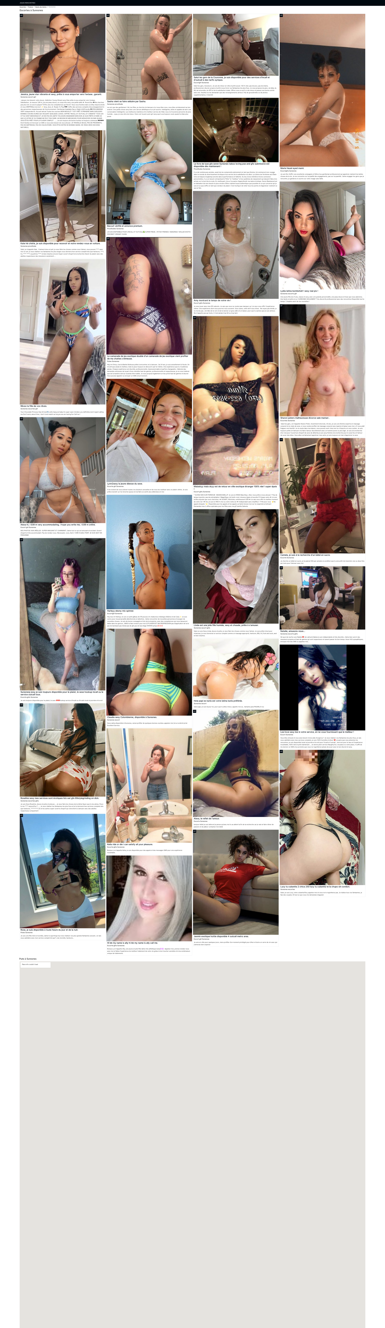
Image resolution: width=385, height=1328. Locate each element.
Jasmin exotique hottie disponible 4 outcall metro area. (221, 936)
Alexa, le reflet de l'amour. (207, 818)
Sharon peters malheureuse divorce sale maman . (305, 418)
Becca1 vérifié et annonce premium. (125, 226)
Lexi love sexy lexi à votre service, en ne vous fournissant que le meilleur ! (317, 732)
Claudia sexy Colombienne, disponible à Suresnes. (132, 717)
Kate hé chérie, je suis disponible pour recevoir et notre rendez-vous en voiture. (60, 243)
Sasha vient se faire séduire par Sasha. (126, 101)
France (30, 7)
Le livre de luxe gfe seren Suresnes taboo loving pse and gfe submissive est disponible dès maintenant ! (231, 165)
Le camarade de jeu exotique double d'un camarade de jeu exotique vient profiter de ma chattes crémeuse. (147, 357)
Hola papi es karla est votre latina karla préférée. (218, 701)
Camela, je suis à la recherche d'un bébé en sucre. (305, 555)
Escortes (23, 7)
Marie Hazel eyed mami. (292, 168)
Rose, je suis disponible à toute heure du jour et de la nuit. (49, 930)
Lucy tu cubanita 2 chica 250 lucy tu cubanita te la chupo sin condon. (315, 886)
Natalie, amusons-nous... (292, 631)
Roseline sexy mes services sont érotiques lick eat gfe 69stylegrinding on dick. (60, 798)
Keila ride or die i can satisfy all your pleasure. (130, 844)
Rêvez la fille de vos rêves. (34, 406)
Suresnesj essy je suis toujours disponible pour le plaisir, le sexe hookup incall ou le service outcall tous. (62, 693)
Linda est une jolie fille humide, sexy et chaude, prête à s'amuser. (226, 625)
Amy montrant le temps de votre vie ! (212, 300)
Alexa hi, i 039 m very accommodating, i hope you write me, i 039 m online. (58, 524)
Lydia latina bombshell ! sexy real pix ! (299, 291)
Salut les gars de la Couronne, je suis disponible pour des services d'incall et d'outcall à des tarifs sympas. (232, 78)
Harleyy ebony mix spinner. (120, 611)
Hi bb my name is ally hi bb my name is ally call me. (132, 943)
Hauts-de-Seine (41, 7)
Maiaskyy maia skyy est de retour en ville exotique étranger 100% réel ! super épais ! (235, 487)
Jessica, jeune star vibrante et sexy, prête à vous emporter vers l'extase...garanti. (61, 94)
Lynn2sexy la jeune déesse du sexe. (125, 483)
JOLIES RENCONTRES (27, 3)
